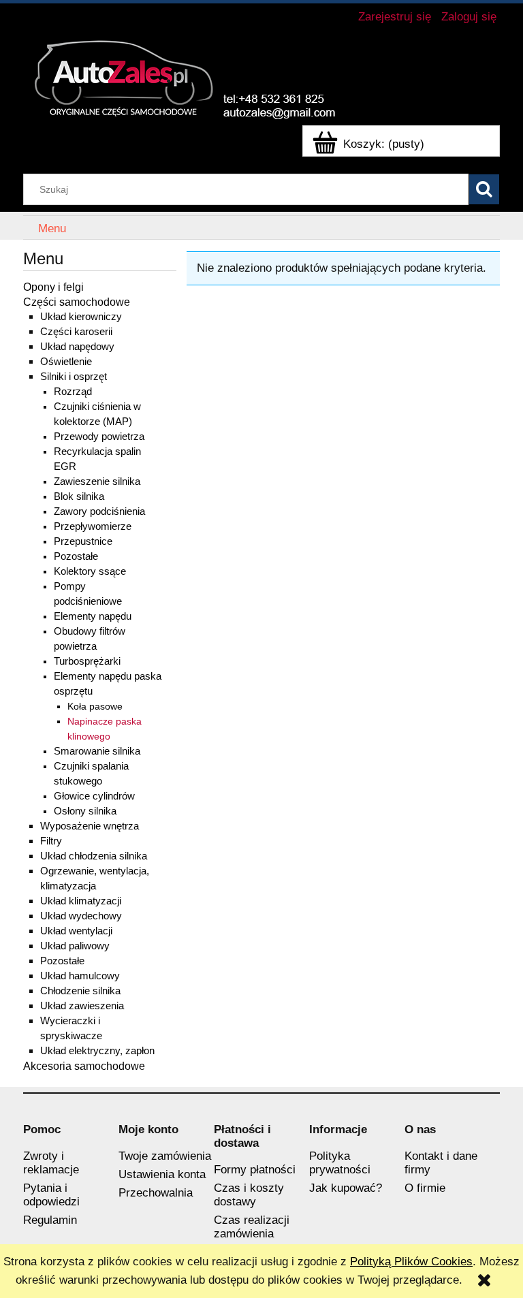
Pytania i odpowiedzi (51, 1195)
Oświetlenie (66, 361)
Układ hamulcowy (80, 975)
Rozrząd (73, 391)
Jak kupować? (345, 1188)
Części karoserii (76, 331)
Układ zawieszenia (82, 1005)
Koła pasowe (95, 706)
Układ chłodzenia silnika (93, 855)
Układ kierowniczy (81, 316)
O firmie (425, 1188)
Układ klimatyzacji (80, 900)
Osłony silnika (85, 811)
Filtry (51, 840)
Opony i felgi (53, 287)
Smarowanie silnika (97, 751)
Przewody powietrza (99, 436)
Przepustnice (83, 541)
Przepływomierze (92, 526)
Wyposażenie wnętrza (89, 826)
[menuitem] (52, 228)
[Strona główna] (193, 76)
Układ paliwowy (75, 945)
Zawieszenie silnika (97, 481)
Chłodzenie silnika (80, 990)
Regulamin (50, 1220)
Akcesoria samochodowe (84, 1066)
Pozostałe (76, 556)
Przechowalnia (155, 1192)
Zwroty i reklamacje (51, 1163)
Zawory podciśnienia (99, 511)
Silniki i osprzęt (73, 376)
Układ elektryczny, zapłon (97, 1050)
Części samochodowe (76, 302)
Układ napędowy (77, 346)
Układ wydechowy (81, 915)
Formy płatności (255, 1169)
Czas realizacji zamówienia (251, 1227)
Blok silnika (79, 496)
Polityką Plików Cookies (411, 1261)
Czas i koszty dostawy (249, 1195)
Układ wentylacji (76, 930)
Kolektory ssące (90, 571)
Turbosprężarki (87, 661)
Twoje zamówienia (164, 1156)
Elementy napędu (92, 616)
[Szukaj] (484, 189)
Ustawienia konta (162, 1174)
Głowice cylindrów (94, 796)
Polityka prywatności (339, 1163)
